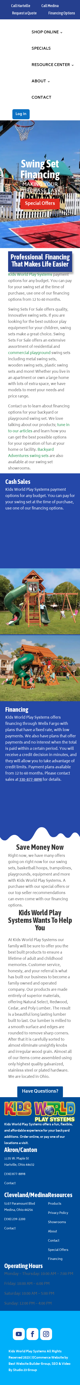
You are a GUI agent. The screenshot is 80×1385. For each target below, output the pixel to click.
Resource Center (51, 65)
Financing (55, 1259)
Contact (41, 97)
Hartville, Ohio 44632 (19, 1165)
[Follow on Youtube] (19, 1334)
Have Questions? (40, 1091)
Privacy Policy (58, 1213)
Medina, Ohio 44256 (18, 1210)
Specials (41, 48)
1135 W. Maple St (16, 1158)
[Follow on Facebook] (32, 1334)
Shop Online (45, 32)
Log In (21, 114)
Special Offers (40, 204)
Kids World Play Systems (30, 275)
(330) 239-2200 (14, 1219)
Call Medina (50, 5)
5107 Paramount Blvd (19, 1204)
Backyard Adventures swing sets (31, 453)
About (39, 81)
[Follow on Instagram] (46, 1334)
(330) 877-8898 (14, 1174)
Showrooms (57, 1222)
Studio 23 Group (25, 1370)
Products (54, 1204)
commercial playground (29, 353)
